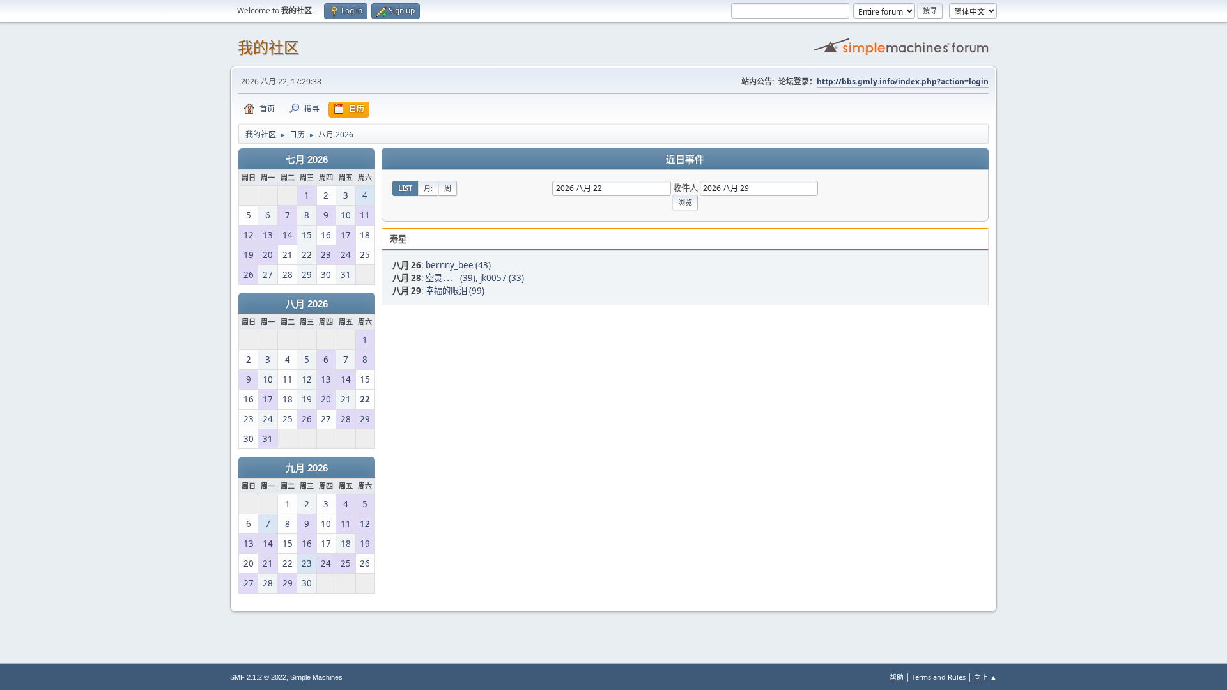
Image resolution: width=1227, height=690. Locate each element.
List (405, 188)
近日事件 (685, 160)
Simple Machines (316, 677)
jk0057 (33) (502, 278)
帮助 (897, 677)
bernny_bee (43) (458, 265)
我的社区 (268, 47)
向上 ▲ (985, 677)
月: (428, 188)
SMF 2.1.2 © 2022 (258, 677)
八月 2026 (307, 304)
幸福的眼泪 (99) (455, 290)
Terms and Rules (939, 677)
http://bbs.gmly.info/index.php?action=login (903, 81)
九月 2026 (307, 468)
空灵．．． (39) (450, 278)
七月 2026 (307, 160)
